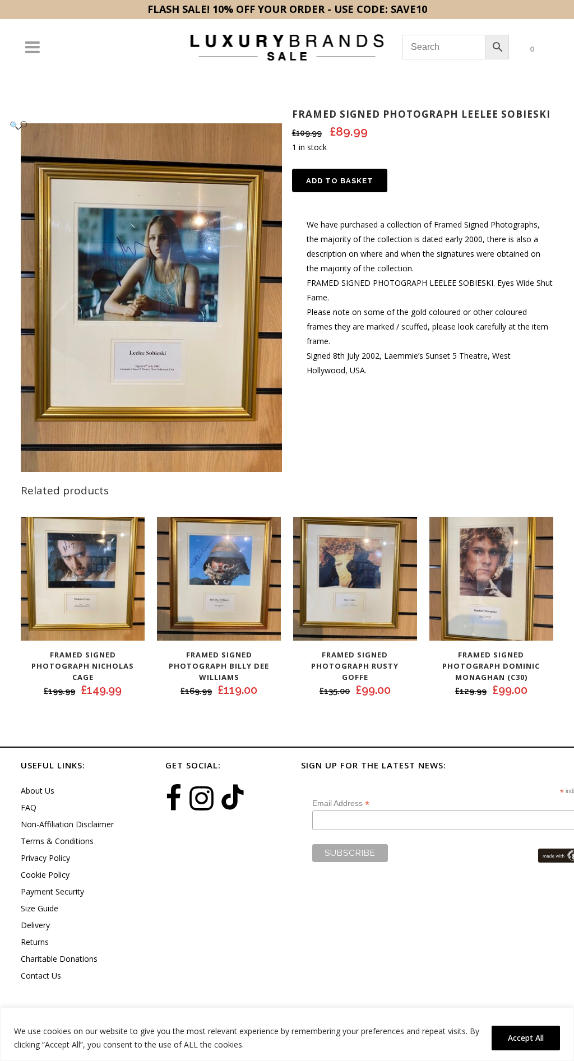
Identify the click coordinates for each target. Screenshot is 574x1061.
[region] (287, 1034)
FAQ (28, 807)
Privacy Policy (45, 857)
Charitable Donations (59, 958)
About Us (37, 790)
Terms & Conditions (57, 841)
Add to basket (339, 181)
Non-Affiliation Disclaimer (67, 824)
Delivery (35, 925)
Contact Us (41, 975)
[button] (140, 125)
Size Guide (39, 908)
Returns (35, 942)
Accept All (526, 1037)
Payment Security (52, 891)
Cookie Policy (45, 874)
